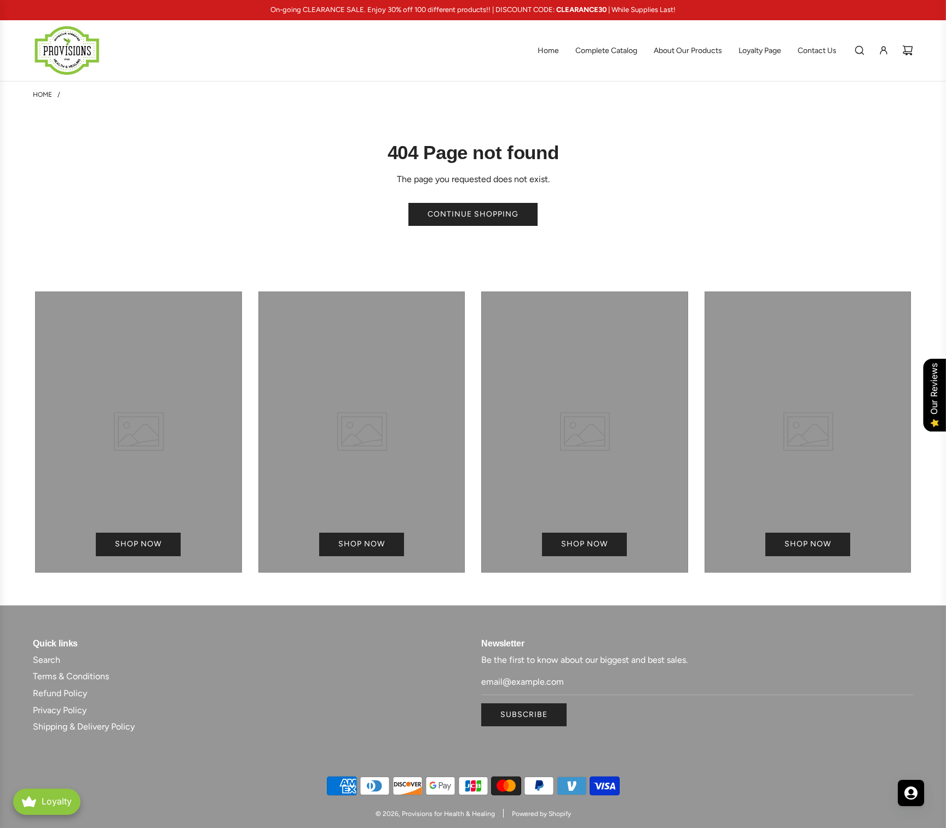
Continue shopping (473, 214)
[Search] (859, 50)
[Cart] (908, 50)
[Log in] (884, 50)
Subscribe (523, 714)
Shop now (138, 544)
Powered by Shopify (541, 814)
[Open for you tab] (911, 793)
